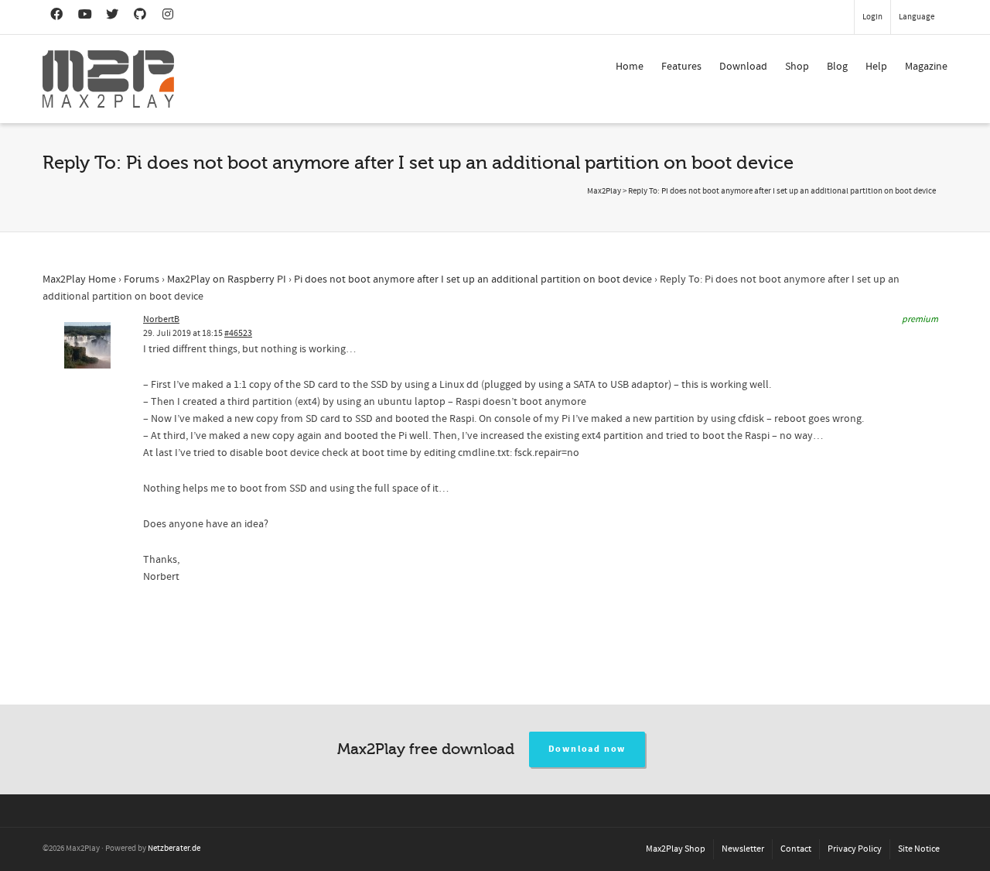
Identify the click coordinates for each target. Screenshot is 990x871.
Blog (837, 67)
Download (743, 67)
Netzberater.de (174, 848)
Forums (141, 279)
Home (630, 67)
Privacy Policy (855, 849)
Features (681, 67)
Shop (797, 67)
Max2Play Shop (675, 849)
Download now (587, 749)
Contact (795, 849)
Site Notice (919, 849)
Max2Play (604, 191)
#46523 (238, 333)
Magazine (926, 67)
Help (876, 67)
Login (872, 17)
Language (916, 17)
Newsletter (743, 849)
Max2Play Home (79, 279)
